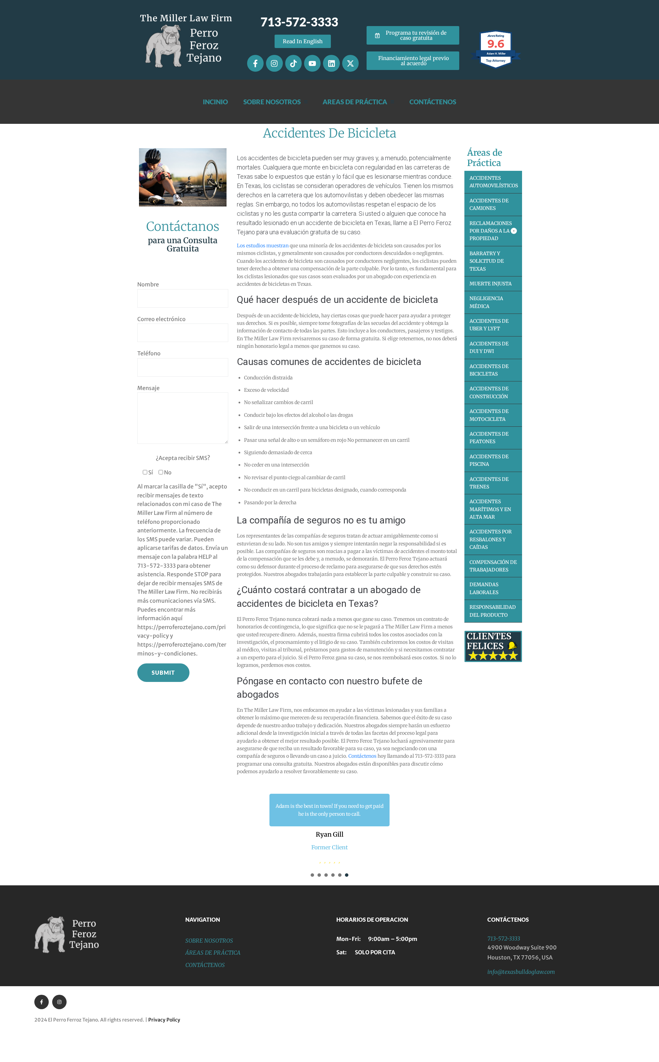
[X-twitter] (350, 63)
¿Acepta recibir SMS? (183, 458)
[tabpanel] (329, 843)
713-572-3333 (503, 969)
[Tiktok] (293, 63)
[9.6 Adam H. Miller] (496, 69)
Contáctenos (362, 756)
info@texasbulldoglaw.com (521, 1002)
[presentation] (312, 905)
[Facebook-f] (255, 63)
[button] (493, 231)
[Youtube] (312, 63)
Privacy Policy (164, 1051)
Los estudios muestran (263, 246)
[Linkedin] (331, 63)
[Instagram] (274, 63)
